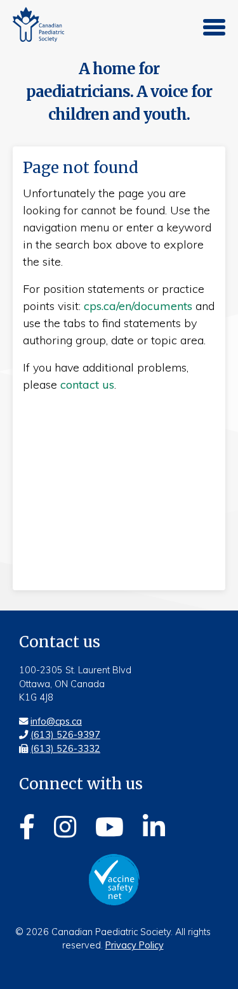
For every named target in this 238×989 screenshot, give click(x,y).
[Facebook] (27, 825)
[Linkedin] (154, 825)
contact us (87, 384)
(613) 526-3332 (65, 748)
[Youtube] (109, 825)
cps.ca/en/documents (138, 306)
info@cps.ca (56, 721)
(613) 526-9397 (65, 734)
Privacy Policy (134, 945)
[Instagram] (65, 825)
